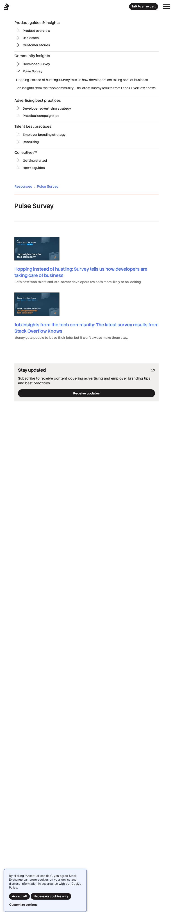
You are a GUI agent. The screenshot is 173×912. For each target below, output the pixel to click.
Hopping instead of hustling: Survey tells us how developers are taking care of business (82, 80)
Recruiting (31, 142)
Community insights (32, 55)
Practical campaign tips (41, 116)
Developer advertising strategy (47, 108)
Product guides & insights (37, 22)
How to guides (34, 168)
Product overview (36, 31)
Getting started (35, 161)
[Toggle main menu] (166, 6)
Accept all (19, 896)
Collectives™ (25, 152)
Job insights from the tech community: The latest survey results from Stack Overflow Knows (86, 88)
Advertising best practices (37, 100)
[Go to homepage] (7, 6)
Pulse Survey (32, 71)
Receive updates (86, 393)
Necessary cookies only (51, 896)
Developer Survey (36, 64)
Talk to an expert (144, 6)
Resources (23, 186)
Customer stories (36, 45)
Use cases (31, 38)
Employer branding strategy (44, 135)
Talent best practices (32, 126)
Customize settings (23, 904)
